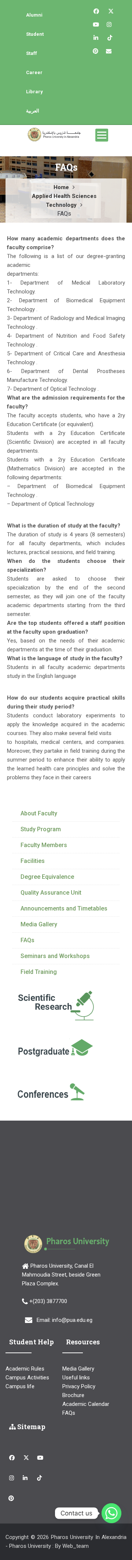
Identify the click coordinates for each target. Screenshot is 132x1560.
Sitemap (30, 1426)
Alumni (34, 15)
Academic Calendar (85, 1404)
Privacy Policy (78, 1386)
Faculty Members (44, 845)
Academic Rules (25, 1368)
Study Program (41, 829)
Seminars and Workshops (55, 956)
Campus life (20, 1386)
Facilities (33, 860)
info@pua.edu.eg (72, 1320)
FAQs (27, 940)
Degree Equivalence (47, 876)
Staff (31, 53)
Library (34, 91)
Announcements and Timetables (64, 908)
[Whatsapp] (111, 1513)
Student (35, 34)
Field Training (39, 971)
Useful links (76, 1377)
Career (34, 72)
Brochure (73, 1395)
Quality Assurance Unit (51, 892)
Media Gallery (39, 924)
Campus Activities (27, 1377)
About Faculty (39, 813)
